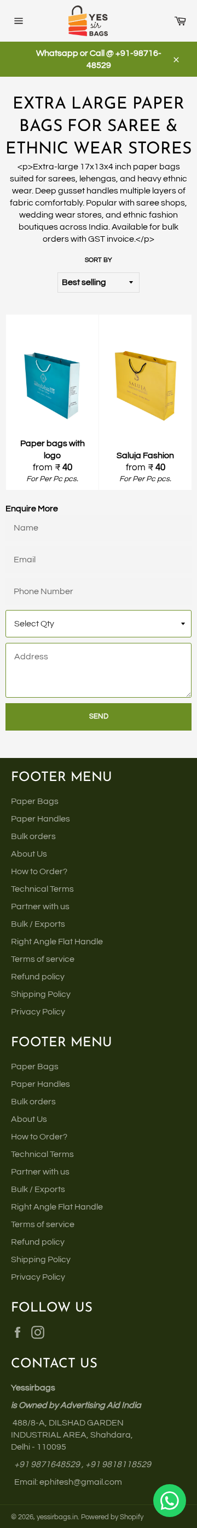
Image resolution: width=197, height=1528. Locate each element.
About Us (29, 853)
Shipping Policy (41, 994)
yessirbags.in (57, 1517)
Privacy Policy (38, 1011)
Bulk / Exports (38, 924)
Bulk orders (33, 836)
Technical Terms (42, 889)
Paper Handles (40, 818)
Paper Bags (35, 801)
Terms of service (42, 959)
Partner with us (40, 906)
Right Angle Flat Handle (57, 941)
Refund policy (38, 976)
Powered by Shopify (112, 1517)
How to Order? (39, 871)
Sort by (98, 260)
